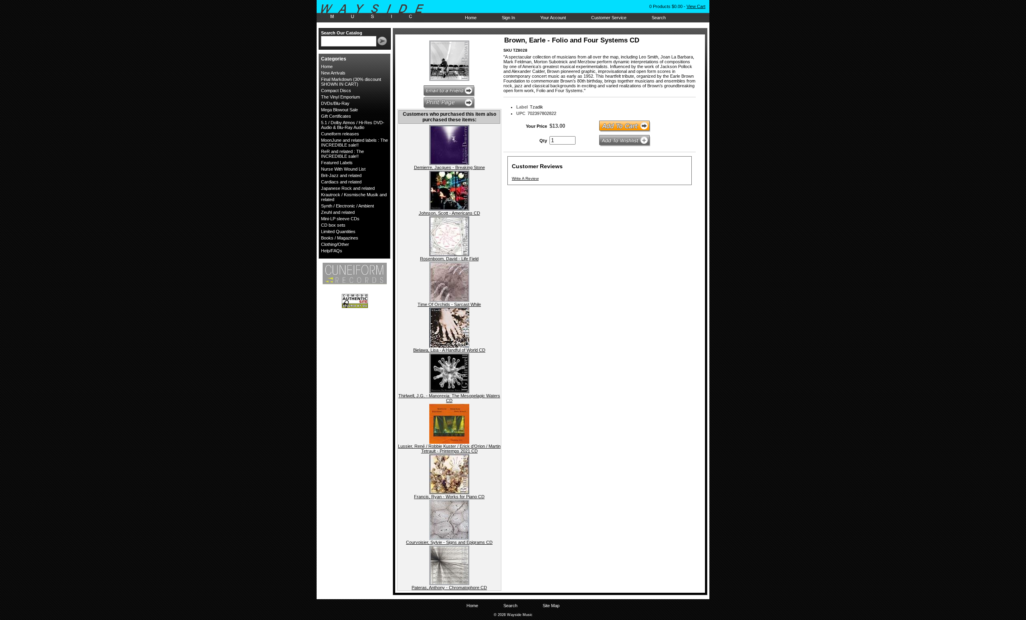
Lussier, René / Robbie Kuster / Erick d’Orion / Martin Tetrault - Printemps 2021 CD (449, 448)
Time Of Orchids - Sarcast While (449, 304)
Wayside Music (376, 11)
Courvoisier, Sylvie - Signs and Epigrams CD (449, 542)
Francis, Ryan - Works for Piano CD (449, 496)
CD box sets (333, 225)
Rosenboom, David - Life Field (449, 258)
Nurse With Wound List (343, 169)
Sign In (508, 17)
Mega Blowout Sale (339, 109)
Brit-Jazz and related (341, 175)
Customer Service (608, 17)
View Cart (696, 6)
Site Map (551, 605)
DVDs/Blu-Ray (335, 103)
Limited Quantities (338, 231)
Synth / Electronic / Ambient (347, 205)
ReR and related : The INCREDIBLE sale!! (342, 154)
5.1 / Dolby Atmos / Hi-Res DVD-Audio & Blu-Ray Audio (352, 125)
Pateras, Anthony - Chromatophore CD (449, 587)
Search (659, 17)
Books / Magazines (339, 238)
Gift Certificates (336, 116)
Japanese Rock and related (348, 188)
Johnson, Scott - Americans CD (449, 213)
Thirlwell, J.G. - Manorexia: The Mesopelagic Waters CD (449, 398)
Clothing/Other (335, 244)
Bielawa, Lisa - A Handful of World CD (449, 350)
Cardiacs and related (341, 181)
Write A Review (525, 178)
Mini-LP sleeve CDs (340, 218)
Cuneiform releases (340, 133)
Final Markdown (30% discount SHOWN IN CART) (351, 82)
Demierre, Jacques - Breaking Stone (449, 167)
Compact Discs (336, 90)
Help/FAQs (331, 250)
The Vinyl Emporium (340, 97)
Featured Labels (337, 162)
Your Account (553, 17)
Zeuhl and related (338, 212)
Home (471, 17)
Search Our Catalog (341, 32)
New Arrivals (333, 72)
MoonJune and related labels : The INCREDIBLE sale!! (354, 142)
